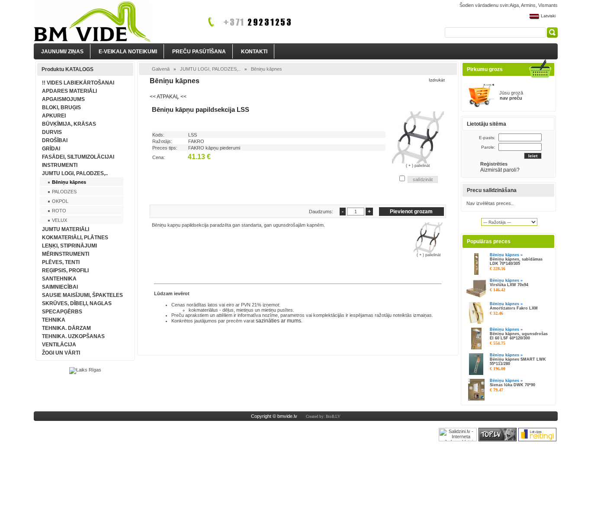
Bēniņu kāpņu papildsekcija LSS (200, 109)
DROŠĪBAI (54, 140)
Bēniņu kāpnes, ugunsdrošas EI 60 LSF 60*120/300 (519, 336)
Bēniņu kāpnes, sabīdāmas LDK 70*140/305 (516, 261)
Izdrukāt (437, 80)
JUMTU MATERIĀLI (65, 229)
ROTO (59, 210)
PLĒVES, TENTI (61, 262)
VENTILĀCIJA (59, 345)
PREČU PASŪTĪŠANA (199, 52)
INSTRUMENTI (59, 165)
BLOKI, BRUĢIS (61, 107)
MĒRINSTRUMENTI (65, 254)
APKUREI (54, 116)
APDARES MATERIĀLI (69, 91)
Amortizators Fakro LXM (514, 308)
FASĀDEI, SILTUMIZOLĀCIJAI (78, 157)
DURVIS (52, 132)
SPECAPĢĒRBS (62, 312)
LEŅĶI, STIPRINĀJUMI (69, 246)
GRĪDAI (51, 149)
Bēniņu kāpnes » (506, 255)
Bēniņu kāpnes (69, 182)
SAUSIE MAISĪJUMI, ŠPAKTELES (82, 295)
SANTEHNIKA (59, 279)
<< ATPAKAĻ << (168, 97)
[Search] (552, 32)
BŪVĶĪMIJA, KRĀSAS (69, 124)
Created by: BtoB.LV (323, 416)
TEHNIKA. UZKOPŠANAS (73, 336)
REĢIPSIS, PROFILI (65, 270)
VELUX (59, 220)
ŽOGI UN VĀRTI (61, 353)
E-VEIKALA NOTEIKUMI (128, 52)
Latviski (548, 15)
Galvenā (161, 69)
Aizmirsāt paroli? (500, 170)
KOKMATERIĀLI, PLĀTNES (75, 238)
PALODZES (64, 191)
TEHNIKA (53, 320)
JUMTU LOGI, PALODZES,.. (75, 173)
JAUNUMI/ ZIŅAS (62, 52)
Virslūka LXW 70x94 (509, 285)
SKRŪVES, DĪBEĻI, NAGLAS (77, 303)
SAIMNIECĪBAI (60, 287)
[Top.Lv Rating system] (498, 440)
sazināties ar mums (278, 321)
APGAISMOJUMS (63, 99)
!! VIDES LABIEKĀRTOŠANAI (78, 83)
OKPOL (60, 201)
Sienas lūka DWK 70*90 (512, 385)
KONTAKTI (254, 52)
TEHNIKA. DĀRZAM (66, 328)
